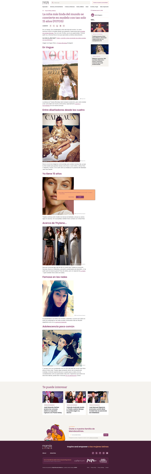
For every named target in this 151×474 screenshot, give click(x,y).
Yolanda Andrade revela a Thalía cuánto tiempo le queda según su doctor (75, 410)
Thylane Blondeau (62, 43)
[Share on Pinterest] (60, 25)
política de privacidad (94, 437)
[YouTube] (107, 453)
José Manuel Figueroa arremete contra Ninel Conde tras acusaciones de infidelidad (98, 410)
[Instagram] (103, 453)
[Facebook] (93, 453)
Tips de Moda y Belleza (50, 10)
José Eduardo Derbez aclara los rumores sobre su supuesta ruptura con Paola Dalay (53, 410)
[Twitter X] (96, 453)
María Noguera (98, 15)
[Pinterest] (100, 453)
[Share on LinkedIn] (57, 25)
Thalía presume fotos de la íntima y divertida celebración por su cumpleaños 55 (99, 38)
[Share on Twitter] (53, 25)
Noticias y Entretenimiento (98, 34)
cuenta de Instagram (60, 322)
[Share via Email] (63, 25)
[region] (76, 195)
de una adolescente (71, 375)
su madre (82, 271)
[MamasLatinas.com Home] (45, 2)
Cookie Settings (71, 196)
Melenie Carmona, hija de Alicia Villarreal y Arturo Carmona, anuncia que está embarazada (99, 61)
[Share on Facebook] (50, 25)
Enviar (105, 435)
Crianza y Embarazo (96, 56)
